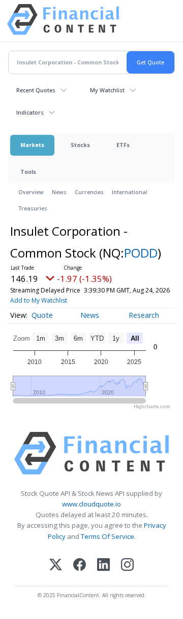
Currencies (89, 192)
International (129, 192)
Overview (31, 192)
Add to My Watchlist (38, 300)
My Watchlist (107, 90)
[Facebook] (79, 565)
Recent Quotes (35, 90)
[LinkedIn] (103, 565)
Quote (42, 315)
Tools (28, 171)
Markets (32, 145)
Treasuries (32, 208)
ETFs (123, 145)
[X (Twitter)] (55, 565)
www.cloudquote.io (91, 503)
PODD (141, 252)
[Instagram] (127, 565)
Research (144, 315)
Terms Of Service (107, 536)
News (59, 192)
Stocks (80, 145)
